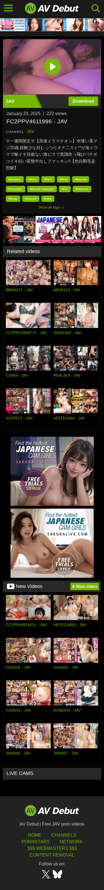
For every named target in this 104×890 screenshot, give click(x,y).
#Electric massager (42, 189)
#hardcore (81, 189)
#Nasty (13, 198)
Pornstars (36, 841)
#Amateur (15, 179)
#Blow (63, 179)
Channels (63, 835)
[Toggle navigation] (8, 8)
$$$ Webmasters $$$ (52, 848)
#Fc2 (65, 189)
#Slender (31, 198)
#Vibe (48, 198)
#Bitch (48, 179)
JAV (30, 131)
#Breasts (80, 179)
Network (71, 841)
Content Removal (52, 855)
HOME (34, 835)
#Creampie (15, 189)
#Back (33, 179)
